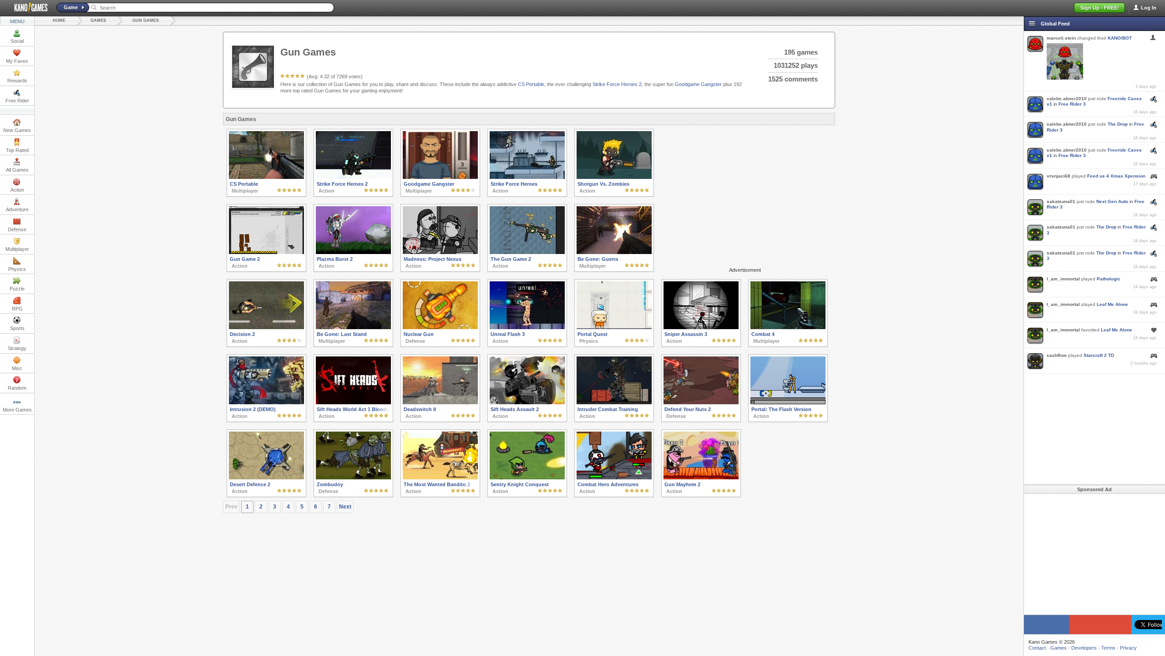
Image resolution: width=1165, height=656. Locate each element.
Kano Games (27, 7)
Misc (17, 368)
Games (98, 20)
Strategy (17, 348)
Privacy (1128, 648)
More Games (17, 409)
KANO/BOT (1120, 38)
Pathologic (1108, 278)
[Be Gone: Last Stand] (353, 327)
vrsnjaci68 (1058, 175)
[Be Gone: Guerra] (614, 252)
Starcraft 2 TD (1099, 355)
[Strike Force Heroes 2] (353, 177)
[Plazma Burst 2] (353, 252)
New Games (17, 130)
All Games (17, 170)
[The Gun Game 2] (527, 252)
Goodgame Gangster (698, 84)
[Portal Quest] (614, 327)
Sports (17, 328)
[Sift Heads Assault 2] (527, 402)
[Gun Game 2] (266, 252)
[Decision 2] (266, 327)
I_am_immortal (1063, 278)
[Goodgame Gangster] (440, 177)
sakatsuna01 (1061, 201)
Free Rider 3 (1072, 104)
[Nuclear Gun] (440, 327)
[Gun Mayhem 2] (701, 477)
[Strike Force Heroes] (527, 177)
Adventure (17, 209)
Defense (17, 229)
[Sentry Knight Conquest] (527, 477)
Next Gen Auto (1112, 201)
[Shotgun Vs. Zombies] (614, 177)
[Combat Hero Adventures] (614, 477)
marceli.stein (1061, 38)
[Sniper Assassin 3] (701, 327)
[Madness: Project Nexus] (440, 252)
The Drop (1118, 124)
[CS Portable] (266, 177)
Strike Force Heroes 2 (617, 84)
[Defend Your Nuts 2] (701, 402)
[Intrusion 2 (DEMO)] (266, 402)
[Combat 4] (788, 327)
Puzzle (17, 288)
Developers (1084, 648)
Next (345, 506)
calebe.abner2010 (1067, 98)
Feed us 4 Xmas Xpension (1116, 175)
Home (59, 20)
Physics (17, 269)
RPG (17, 308)
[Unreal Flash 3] (527, 327)
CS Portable (531, 84)
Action (17, 190)
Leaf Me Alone (1112, 304)
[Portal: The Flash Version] (788, 402)
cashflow (1057, 355)
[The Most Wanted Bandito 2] (440, 477)
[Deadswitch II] (440, 402)
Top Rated (17, 150)
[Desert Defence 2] (266, 477)
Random (17, 388)
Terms (1108, 648)
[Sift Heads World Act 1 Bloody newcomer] (353, 402)
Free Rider (17, 100)
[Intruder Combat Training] (614, 402)
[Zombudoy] (353, 477)
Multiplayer (17, 249)
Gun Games (145, 20)
